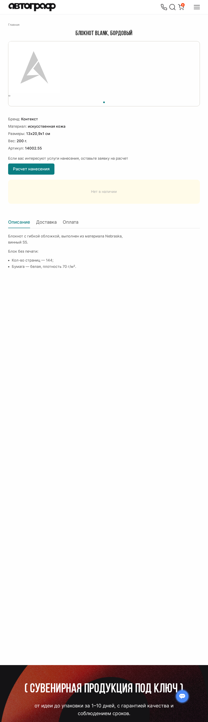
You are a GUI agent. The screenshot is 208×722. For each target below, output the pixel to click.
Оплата (70, 222)
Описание (19, 222)
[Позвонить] (164, 7)
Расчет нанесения (31, 169)
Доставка (46, 222)
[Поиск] (172, 7)
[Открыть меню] (197, 7)
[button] (104, 102)
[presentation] (8, 95)
